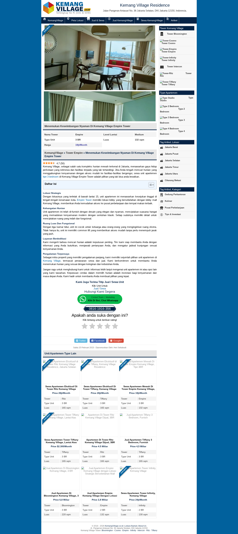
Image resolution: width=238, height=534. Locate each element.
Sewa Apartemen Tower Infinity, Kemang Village (138, 494)
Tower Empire (74, 152)
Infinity (133, 530)
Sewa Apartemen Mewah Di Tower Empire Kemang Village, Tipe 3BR (138, 389)
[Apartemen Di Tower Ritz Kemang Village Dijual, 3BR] (99, 417)
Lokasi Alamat (131, 526)
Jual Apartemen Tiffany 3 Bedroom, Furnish (138, 441)
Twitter (82, 340)
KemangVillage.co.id (114, 526)
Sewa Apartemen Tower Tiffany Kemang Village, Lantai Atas (61, 441)
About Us (142, 526)
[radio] (84, 327)
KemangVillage (54, 152)
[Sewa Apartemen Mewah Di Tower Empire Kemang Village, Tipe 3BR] (138, 367)
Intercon (141, 530)
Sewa (103, 288)
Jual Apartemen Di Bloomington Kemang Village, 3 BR (61, 496)
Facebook (99, 340)
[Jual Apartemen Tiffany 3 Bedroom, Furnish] (138, 417)
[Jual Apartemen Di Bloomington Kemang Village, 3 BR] (61, 470)
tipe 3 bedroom (51, 176)
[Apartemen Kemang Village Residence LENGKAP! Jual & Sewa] (67, 13)
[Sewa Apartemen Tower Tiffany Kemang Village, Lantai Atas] (61, 417)
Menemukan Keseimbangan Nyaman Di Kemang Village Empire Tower (87, 126)
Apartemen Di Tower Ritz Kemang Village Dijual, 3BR (100, 441)
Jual (96, 288)
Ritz (148, 530)
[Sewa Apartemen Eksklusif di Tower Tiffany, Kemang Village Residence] (99, 367)
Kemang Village (52, 260)
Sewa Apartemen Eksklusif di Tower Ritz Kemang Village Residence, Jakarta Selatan (61, 389)
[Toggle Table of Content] (149, 185)
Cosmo (117, 530)
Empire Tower (84, 200)
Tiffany (154, 530)
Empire (125, 530)
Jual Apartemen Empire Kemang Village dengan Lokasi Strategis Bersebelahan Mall (100, 496)
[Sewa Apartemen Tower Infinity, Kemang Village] (138, 470)
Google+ (117, 340)
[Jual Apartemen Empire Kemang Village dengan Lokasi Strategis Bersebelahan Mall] (99, 473)
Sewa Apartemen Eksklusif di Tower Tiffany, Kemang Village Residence (99, 389)
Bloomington (107, 530)
